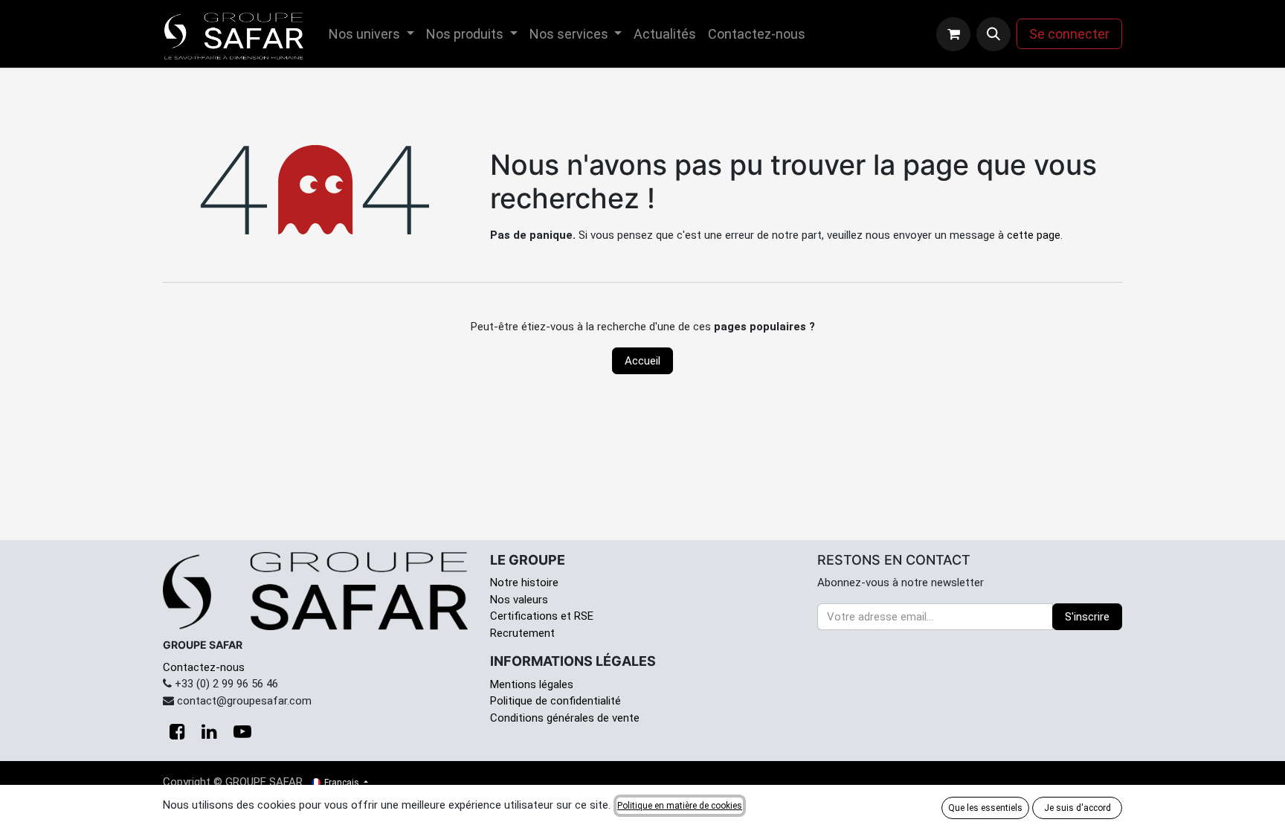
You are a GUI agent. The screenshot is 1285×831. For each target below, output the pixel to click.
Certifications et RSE (541, 616)
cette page (1033, 235)
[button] (993, 34)
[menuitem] (371, 34)
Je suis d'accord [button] (1077, 808)
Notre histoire (524, 582)
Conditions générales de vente (565, 718)
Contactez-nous (204, 667)
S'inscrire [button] (1087, 616)
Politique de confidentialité (555, 701)
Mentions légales (531, 684)
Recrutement (522, 633)
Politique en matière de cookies (679, 805)
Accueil (642, 361)
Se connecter (1069, 34)
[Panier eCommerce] (953, 34)
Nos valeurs (519, 599)
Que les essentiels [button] (985, 808)
